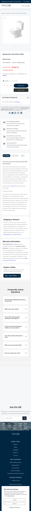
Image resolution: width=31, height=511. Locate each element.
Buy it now (21, 90)
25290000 (17, 102)
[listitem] (15, 300)
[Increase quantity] (10, 85)
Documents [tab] (15, 155)
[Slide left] (12, 46)
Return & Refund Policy (15, 462)
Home (3, 13)
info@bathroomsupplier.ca (15, 484)
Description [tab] (6, 155)
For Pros (15, 455)
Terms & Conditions (15, 470)
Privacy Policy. (10, 496)
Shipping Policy (7, 234)
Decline (15, 503)
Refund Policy (17, 234)
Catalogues (15, 450)
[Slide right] (18, 46)
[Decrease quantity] (5, 85)
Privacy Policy (15, 468)
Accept (15, 500)
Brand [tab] (22, 155)
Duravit (8, 13)
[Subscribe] (24, 418)
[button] (22, 6)
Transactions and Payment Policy (15, 473)
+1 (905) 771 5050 (15, 480)
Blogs (15, 447)
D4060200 (7, 62)
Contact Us (15, 452)
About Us (15, 444)
